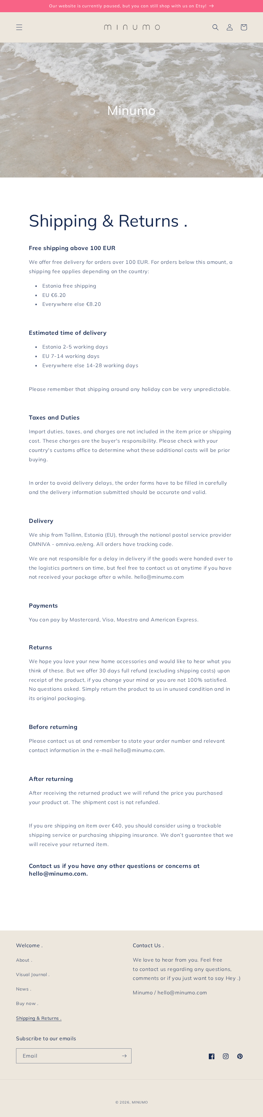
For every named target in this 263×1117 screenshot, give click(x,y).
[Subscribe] (124, 1055)
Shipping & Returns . (39, 1018)
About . (24, 960)
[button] (19, 27)
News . (23, 989)
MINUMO (140, 1102)
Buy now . (27, 1003)
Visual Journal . (33, 974)
